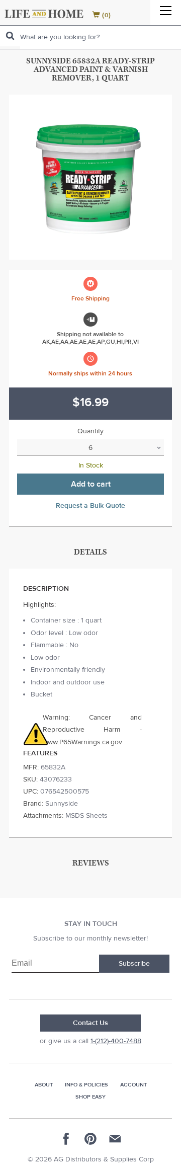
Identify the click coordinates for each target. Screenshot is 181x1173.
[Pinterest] (90, 1139)
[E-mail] (115, 1139)
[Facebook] (66, 1139)
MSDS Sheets (86, 815)
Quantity (90, 431)
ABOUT (44, 1084)
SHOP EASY (90, 1097)
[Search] (10, 36)
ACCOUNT (133, 1084)
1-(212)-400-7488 (115, 1041)
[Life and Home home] (44, 14)
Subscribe (134, 963)
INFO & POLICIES (86, 1084)
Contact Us (90, 1023)
